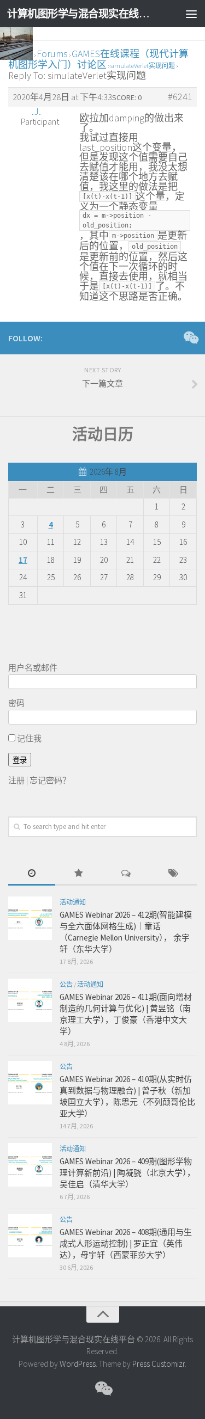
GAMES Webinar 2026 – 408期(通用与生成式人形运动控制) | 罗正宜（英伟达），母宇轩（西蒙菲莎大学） (126, 1243)
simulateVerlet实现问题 (142, 66)
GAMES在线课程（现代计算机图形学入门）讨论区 (98, 59)
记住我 (28, 738)
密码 (16, 703)
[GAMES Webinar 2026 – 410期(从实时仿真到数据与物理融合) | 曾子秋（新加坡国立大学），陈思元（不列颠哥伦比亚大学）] (30, 1082)
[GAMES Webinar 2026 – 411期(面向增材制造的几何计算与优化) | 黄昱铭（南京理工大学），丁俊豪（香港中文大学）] (30, 1000)
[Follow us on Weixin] (190, 337)
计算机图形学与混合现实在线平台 (81, 13)
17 (23, 560)
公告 (66, 984)
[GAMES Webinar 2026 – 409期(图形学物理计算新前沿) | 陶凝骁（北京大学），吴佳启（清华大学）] (30, 1165)
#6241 (180, 97)
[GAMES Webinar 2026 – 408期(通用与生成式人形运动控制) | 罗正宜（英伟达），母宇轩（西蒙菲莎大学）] (30, 1235)
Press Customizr (158, 1364)
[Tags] (173, 874)
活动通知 (73, 902)
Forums (52, 53)
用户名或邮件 (32, 667)
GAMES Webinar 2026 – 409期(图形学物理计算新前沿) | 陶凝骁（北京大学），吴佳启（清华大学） (127, 1172)
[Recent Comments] (126, 874)
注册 (16, 780)
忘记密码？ (50, 780)
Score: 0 (127, 97)
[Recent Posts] (31, 874)
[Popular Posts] (78, 874)
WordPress (78, 1364)
